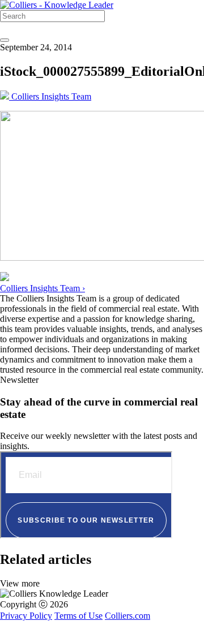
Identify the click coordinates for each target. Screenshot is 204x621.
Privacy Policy (26, 615)
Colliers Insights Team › (42, 288)
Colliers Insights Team (50, 96)
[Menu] (4, 40)
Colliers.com (127, 615)
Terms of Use (78, 615)
